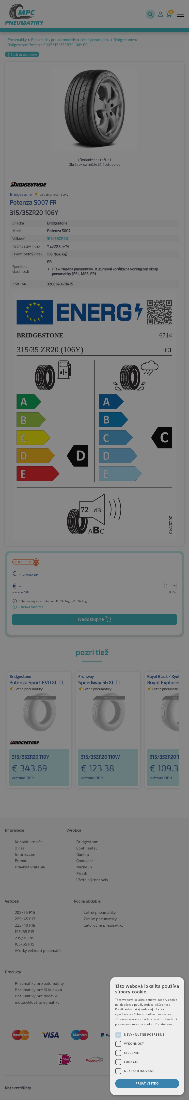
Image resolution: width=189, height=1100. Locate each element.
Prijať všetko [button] (147, 1083)
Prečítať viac (164, 1024)
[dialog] (147, 1036)
